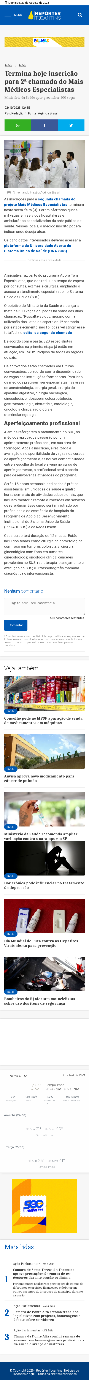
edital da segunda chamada (47, 332)
